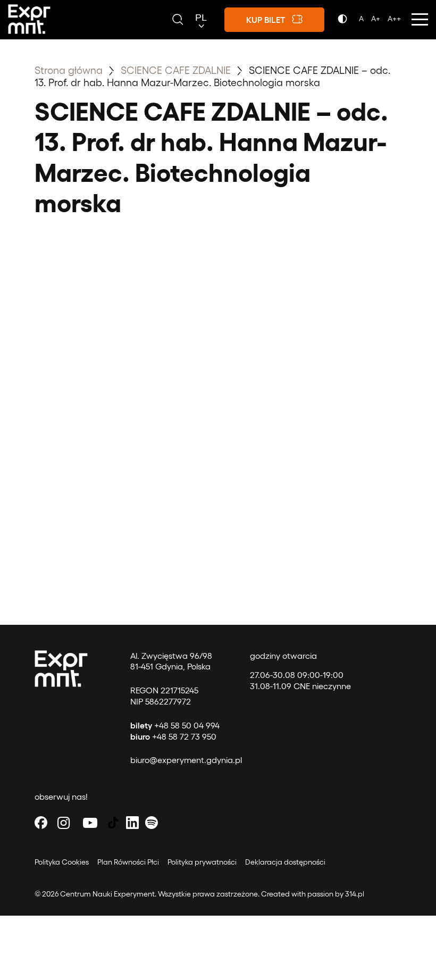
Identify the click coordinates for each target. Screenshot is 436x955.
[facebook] (41, 822)
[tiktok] (113, 822)
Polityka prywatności (202, 861)
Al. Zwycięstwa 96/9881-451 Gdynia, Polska (171, 661)
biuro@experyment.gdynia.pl (186, 760)
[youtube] (90, 822)
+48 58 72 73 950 (173, 736)
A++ (394, 18)
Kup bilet (266, 19)
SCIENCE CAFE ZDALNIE (177, 70)
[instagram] (64, 822)
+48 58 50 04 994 (175, 725)
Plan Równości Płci (128, 861)
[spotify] (151, 822)
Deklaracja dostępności (285, 861)
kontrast (344, 21)
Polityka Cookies (62, 861)
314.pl (354, 893)
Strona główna (69, 70)
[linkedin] (132, 822)
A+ (375, 18)
